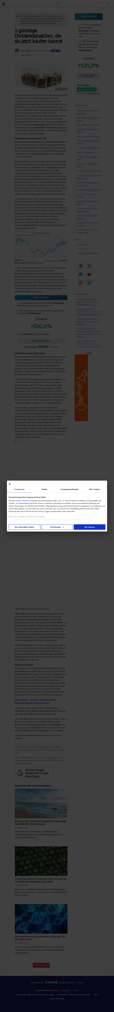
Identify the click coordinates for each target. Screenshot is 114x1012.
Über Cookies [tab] (94, 489)
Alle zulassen (89, 527)
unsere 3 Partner (22, 501)
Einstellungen (55, 527)
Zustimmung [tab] (19, 489)
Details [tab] (44, 489)
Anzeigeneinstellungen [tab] (69, 489)
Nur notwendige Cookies (24, 527)
